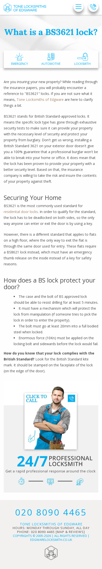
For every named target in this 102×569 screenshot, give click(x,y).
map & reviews (70, 532)
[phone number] (93, 7)
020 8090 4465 (51, 512)
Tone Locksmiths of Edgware (40, 99)
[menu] (78, 7)
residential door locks (21, 211)
